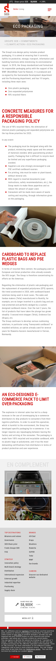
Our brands (33, 564)
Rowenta (32, 548)
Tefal (31, 556)
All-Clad (32, 536)
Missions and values (13, 536)
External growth (11, 579)
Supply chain (10, 590)
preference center (33, 649)
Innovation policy (12, 563)
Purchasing (9, 586)
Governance (9, 540)
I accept (15, 657)
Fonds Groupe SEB (12, 548)
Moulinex (32, 544)
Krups (31, 540)
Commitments (29, 41)
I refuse (28, 657)
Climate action (15, 44)
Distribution (9, 571)
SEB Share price (11, 544)
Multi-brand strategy (13, 567)
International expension (14, 575)
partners (25, 631)
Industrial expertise (12, 582)
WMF (31, 560)
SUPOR (32, 552)
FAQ (6, 552)
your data (18, 635)
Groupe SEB (11, 41)
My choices (40, 657)
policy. (30, 651)
